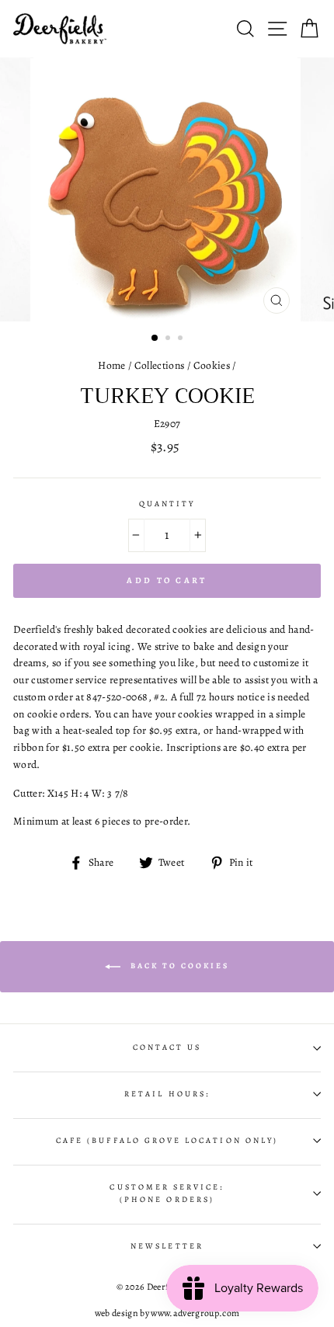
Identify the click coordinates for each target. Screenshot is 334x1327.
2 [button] (169, 339)
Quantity (167, 503)
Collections (159, 365)
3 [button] (182, 339)
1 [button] (155, 338)
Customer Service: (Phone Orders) (167, 1193)
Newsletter (167, 1246)
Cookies (211, 365)
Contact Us (167, 1047)
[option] (167, 189)
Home (111, 365)
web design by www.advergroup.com (167, 1313)
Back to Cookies (178, 966)
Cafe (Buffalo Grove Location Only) (167, 1140)
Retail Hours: (167, 1094)
